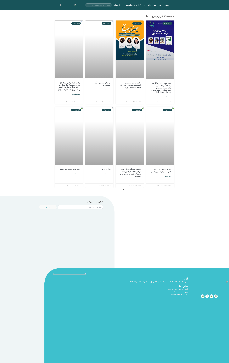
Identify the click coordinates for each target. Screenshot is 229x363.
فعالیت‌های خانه (150, 5)
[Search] (87, 5)
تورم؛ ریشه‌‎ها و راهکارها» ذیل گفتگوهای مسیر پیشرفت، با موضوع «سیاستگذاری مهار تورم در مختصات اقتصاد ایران (161, 87)
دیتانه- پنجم (106, 169)
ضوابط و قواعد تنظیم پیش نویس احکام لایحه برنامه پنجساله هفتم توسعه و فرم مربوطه (130, 172)
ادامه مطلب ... (167, 97)
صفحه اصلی (164, 5)
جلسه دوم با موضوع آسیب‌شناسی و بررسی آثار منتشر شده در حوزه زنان (130, 85)
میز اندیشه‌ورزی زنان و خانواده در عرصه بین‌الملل (161, 170)
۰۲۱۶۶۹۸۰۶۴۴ (178, 292)
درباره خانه (118, 5)
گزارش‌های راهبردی (133, 5)
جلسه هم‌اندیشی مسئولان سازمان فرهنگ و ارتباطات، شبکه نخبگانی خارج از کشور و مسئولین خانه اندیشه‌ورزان (69, 86)
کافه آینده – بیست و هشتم (70, 169)
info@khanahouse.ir (175, 289)
